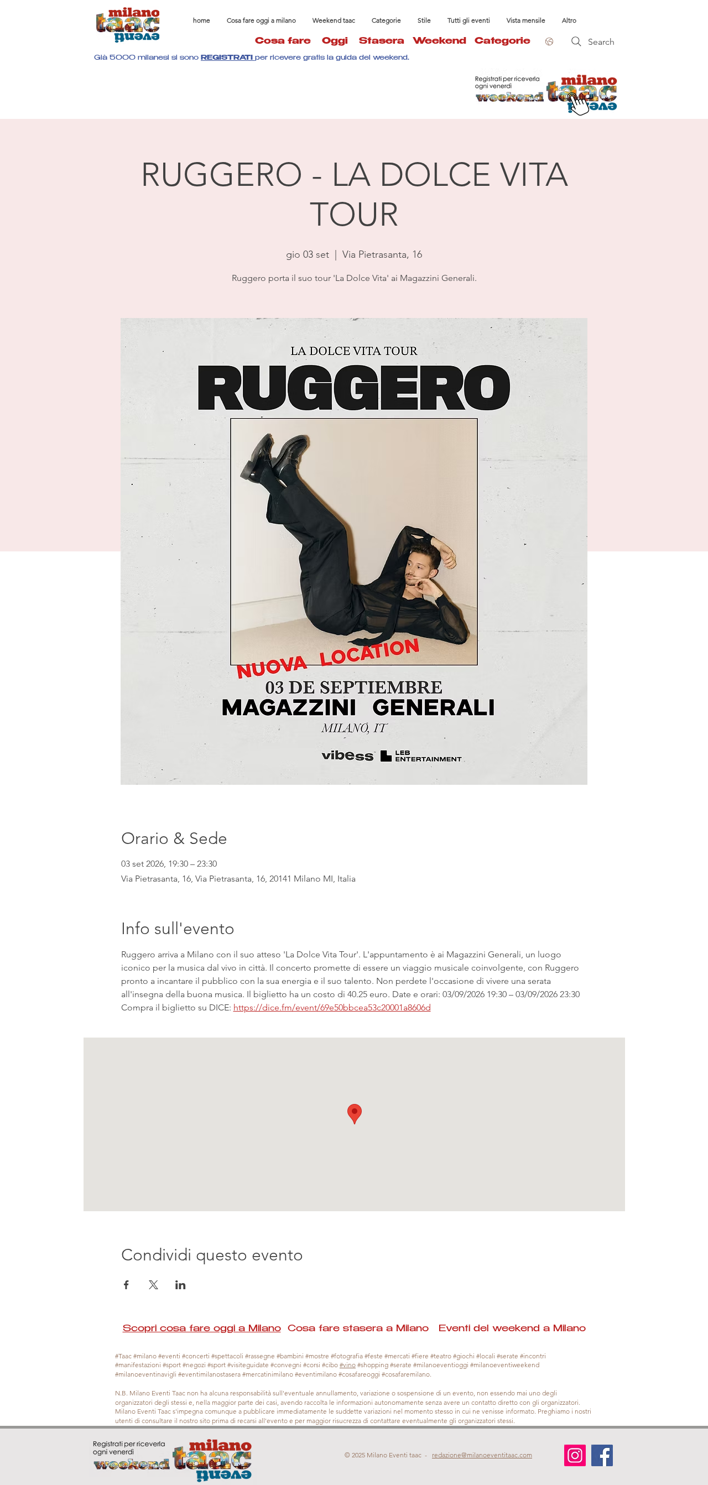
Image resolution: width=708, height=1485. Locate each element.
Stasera (386, 41)
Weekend (439, 41)
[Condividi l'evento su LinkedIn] (180, 1284)
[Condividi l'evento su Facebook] (126, 1284)
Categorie (502, 41)
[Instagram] (575, 1455)
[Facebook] (602, 1455)
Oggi (340, 41)
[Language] (547, 41)
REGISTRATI (228, 58)
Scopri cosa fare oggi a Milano (202, 1329)
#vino (348, 1365)
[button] (386, 20)
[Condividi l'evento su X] (153, 1284)
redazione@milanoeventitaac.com (482, 1455)
